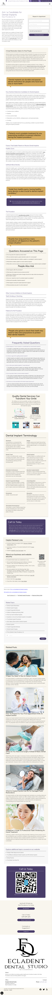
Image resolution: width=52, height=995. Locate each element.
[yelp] (47, 989)
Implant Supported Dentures (13, 610)
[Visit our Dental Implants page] (15, 427)
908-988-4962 (12, 530)
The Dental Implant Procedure (14, 619)
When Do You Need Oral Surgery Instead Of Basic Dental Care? (26, 752)
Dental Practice (10, 857)
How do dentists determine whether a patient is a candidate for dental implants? (24, 259)
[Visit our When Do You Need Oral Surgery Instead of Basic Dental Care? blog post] (25, 750)
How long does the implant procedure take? (16, 254)
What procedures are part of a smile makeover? (17, 285)
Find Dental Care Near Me (13, 860)
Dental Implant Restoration (13, 605)
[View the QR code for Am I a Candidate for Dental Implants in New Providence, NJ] (35, 413)
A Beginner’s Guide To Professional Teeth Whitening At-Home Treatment (25, 831)
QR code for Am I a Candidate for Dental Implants (15, 592)
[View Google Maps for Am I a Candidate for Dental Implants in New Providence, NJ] (19, 416)
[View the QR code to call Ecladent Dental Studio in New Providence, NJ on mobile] (26, 892)
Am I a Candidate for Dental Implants (19, 589)
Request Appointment (26, 920)
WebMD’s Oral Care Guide (17, 550)
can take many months (24, 215)
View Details (18, 579)
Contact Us (26, 931)
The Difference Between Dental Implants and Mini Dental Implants (22, 854)
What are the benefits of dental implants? (16, 280)
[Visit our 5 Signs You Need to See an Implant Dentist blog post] (25, 674)
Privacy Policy (6, 989)
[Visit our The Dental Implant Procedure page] (36, 427)
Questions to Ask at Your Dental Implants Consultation (19, 617)
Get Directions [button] (26, 908)
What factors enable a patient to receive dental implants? (19, 261)
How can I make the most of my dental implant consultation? (20, 278)
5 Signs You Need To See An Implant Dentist (21, 676)
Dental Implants (10, 624)
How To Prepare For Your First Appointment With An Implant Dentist (24, 714)
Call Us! (46, 1)
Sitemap (10, 989)
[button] (50, 4)
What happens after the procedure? (15, 269)
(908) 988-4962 (13, 38)
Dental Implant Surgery (12, 608)
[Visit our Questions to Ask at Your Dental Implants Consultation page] (26, 427)
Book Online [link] (35, 1)
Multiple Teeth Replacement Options (15, 852)
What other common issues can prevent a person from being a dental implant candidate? (26, 263)
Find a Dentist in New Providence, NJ (15, 632)
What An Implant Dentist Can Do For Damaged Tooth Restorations (24, 792)
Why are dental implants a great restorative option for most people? (22, 257)
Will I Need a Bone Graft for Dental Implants (17, 621)
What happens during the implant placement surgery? (19, 282)
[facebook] (40, 989)
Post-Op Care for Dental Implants (14, 614)
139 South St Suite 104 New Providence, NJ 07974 (17, 1)
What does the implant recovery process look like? (18, 272)
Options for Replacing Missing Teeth (15, 612)
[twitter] (43, 989)
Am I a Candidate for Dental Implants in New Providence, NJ (26, 202)
